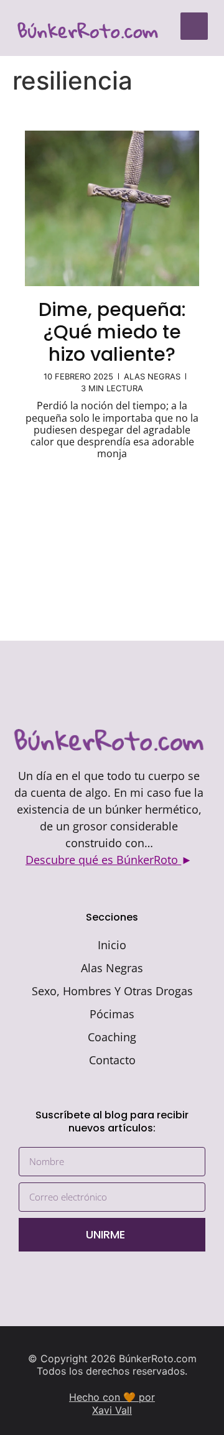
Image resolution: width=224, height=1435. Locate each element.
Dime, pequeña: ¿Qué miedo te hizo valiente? (112, 332)
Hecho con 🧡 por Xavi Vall (112, 1403)
